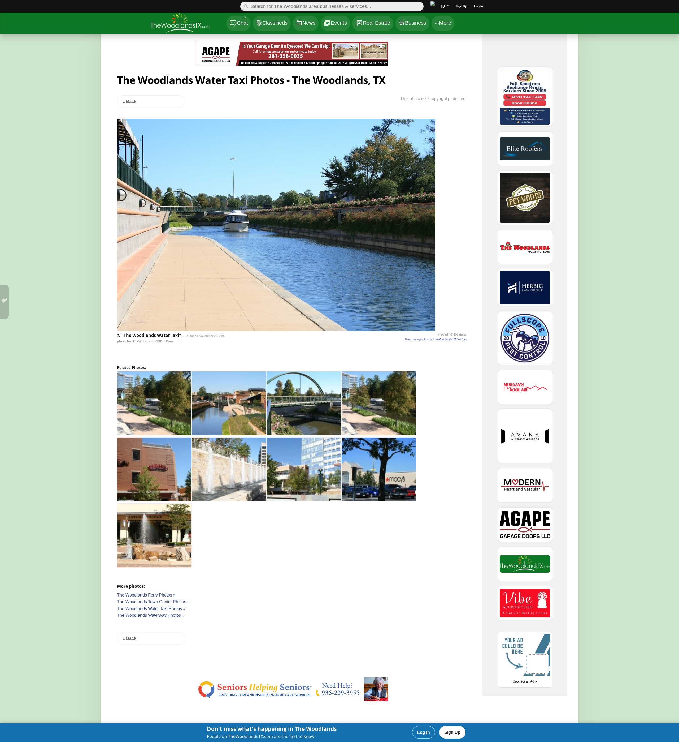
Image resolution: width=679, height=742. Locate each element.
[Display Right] (444, 55)
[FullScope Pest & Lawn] (525, 340)
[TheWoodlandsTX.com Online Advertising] (525, 566)
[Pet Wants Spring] (525, 200)
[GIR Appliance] (525, 99)
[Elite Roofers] (525, 151)
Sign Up (452, 732)
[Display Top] (291, 40)
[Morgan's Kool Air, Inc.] (525, 389)
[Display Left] (139, 55)
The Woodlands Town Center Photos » (153, 601)
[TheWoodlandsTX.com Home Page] (188, 24)
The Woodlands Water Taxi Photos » (151, 608)
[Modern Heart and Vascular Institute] (525, 487)
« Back (129, 101)
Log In (423, 732)
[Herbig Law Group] (525, 290)
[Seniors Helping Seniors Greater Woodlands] (291, 700)
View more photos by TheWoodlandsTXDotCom (436, 339)
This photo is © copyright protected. (433, 98)
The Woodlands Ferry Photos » (146, 595)
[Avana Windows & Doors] (525, 438)
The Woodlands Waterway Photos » (150, 615)
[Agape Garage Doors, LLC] (291, 64)
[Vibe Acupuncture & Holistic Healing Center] (525, 605)
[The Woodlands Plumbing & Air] (525, 249)
